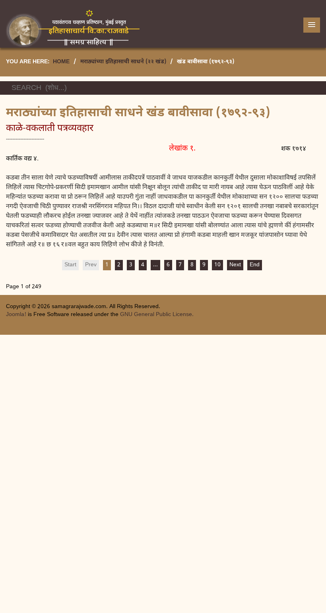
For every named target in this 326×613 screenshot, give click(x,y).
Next (235, 265)
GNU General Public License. (157, 314)
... (155, 265)
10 (217, 265)
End (255, 265)
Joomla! (16, 314)
